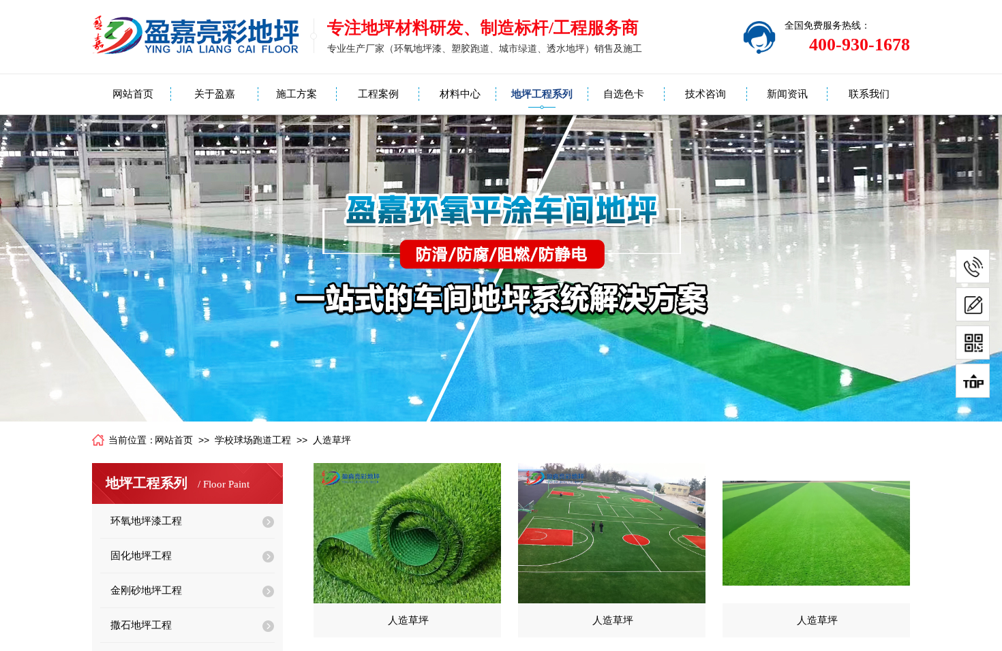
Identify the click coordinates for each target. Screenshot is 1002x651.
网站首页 (132, 94)
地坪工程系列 (542, 94)
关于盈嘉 (214, 94)
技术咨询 (705, 94)
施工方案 (296, 94)
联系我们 (869, 94)
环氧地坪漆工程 (146, 520)
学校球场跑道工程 (253, 440)
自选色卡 (623, 94)
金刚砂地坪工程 (146, 590)
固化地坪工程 (141, 555)
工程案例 (378, 94)
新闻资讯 (787, 94)
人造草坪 (332, 440)
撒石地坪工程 (141, 625)
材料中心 (460, 94)
